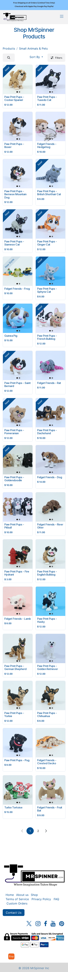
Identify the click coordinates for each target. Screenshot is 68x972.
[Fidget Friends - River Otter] (50, 507)
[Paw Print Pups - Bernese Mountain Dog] (17, 173)
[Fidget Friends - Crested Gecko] (50, 742)
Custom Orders (17, 903)
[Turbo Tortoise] (17, 790)
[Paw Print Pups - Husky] (50, 601)
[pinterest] (61, 923)
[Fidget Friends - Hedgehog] (50, 126)
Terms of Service (17, 899)
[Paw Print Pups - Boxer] (17, 126)
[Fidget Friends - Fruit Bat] (50, 790)
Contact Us (13, 912)
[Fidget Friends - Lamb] (17, 601)
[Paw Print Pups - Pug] (17, 742)
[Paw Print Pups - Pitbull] (17, 507)
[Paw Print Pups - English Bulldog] (50, 554)
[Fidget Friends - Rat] (50, 365)
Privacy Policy (41, 899)
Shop (34, 895)
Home (10, 895)
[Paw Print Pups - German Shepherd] (17, 648)
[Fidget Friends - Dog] (50, 459)
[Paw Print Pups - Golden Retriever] (50, 648)
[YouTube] (53, 923)
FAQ (56, 899)
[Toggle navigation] (61, 16)
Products (9, 48)
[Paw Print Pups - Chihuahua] (50, 695)
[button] (9, 58)
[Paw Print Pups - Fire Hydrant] (17, 554)
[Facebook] (45, 923)
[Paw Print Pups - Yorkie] (17, 695)
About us (22, 895)
